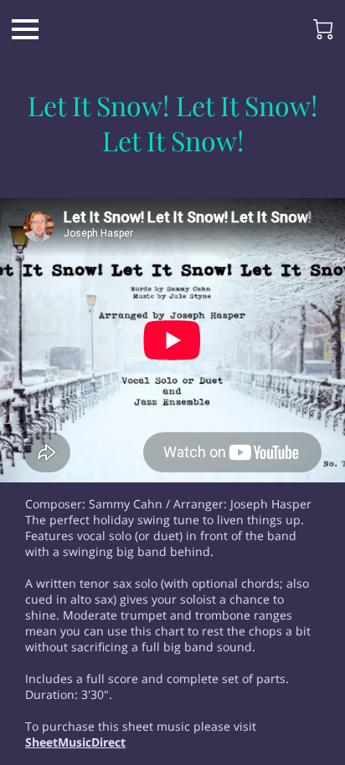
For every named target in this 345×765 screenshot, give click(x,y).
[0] (323, 29)
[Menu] (25, 29)
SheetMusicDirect (75, 742)
